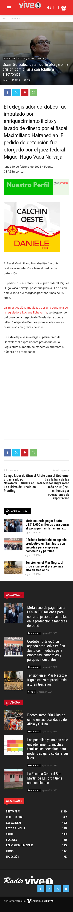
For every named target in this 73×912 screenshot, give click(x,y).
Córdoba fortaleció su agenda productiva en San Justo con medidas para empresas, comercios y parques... (46, 545)
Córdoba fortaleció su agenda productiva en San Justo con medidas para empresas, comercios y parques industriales (46, 650)
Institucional (9, 58)
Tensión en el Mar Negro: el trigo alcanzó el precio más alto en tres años (44, 566)
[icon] (48, 8)
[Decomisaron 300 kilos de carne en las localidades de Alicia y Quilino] (13, 720)
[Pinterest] (24, 92)
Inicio (4, 18)
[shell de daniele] (36, 227)
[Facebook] (7, 92)
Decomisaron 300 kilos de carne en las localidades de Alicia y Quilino (47, 719)
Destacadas (17, 18)
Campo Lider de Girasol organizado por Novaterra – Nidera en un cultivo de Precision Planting (20, 483)
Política (41, 58)
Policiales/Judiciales (26, 58)
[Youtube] (66, 888)
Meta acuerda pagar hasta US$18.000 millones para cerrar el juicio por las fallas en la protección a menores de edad (47, 616)
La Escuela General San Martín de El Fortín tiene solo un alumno (44, 778)
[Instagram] (49, 888)
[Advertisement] (36, 396)
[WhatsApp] (33, 92)
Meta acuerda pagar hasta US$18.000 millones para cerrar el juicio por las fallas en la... (47, 524)
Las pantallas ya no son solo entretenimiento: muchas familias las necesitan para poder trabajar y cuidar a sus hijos (48, 749)
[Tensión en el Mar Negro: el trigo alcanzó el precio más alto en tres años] (13, 567)
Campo (31, 692)
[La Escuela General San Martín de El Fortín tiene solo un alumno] (13, 779)
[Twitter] (16, 92)
